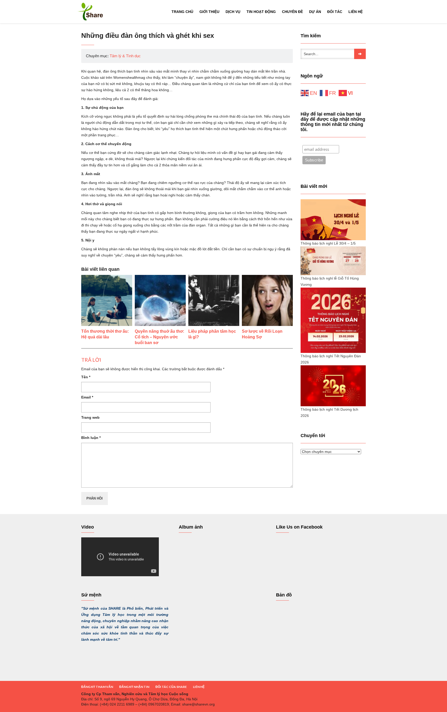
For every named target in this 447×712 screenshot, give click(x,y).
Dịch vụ (233, 12)
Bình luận (91, 438)
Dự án (315, 12)
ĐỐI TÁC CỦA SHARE (171, 687)
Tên (85, 377)
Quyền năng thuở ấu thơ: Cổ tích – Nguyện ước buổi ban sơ (159, 337)
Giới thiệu (209, 12)
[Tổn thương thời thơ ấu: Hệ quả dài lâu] (106, 300)
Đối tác (334, 12)
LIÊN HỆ (199, 687)
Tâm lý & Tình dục (125, 56)
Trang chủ (182, 12)
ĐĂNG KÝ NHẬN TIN (134, 687)
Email (87, 397)
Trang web (90, 417)
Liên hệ (355, 12)
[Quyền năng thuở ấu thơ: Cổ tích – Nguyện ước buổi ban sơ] (160, 300)
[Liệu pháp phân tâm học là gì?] (213, 300)
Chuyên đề (292, 12)
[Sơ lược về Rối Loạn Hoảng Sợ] (267, 300)
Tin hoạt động (261, 12)
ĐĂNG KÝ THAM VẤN (97, 687)
